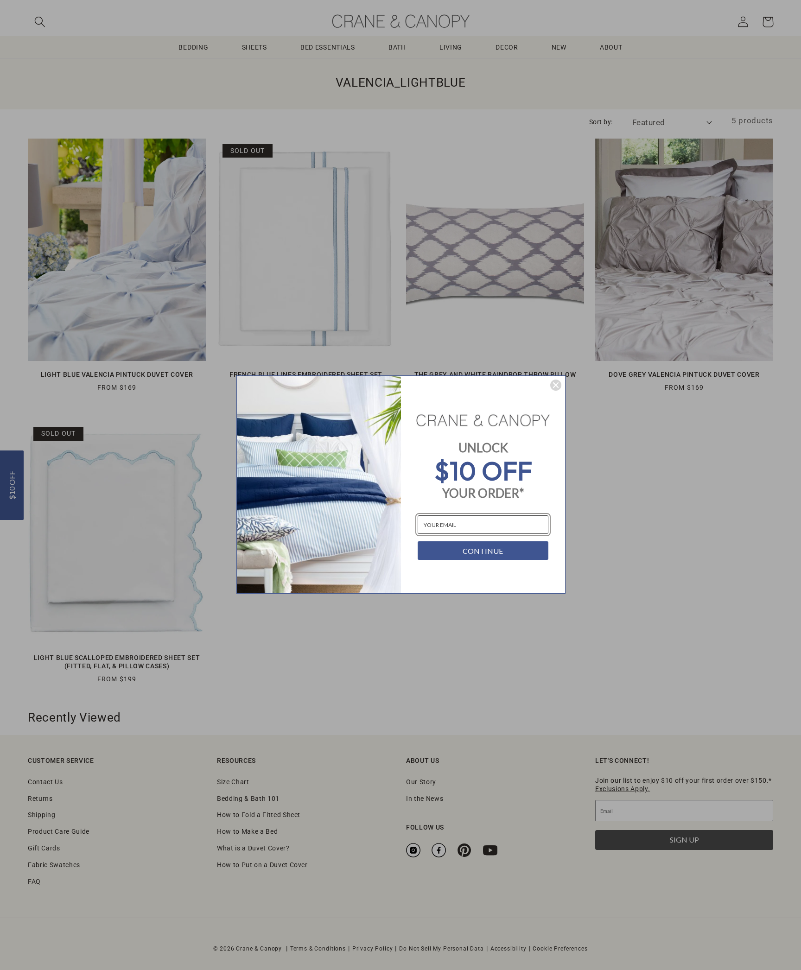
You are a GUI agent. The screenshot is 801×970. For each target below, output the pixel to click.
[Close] (555, 385)
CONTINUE (483, 550)
